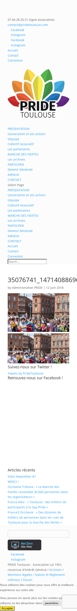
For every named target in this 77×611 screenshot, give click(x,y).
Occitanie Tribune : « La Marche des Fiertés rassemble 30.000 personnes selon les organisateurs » (38, 492)
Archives (55, 570)
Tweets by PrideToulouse (25, 373)
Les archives (16, 159)
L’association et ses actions (27, 134)
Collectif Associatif (21, 144)
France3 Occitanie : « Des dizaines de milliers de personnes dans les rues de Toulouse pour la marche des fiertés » (36, 517)
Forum (27, 580)
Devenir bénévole (20, 169)
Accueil (13, 50)
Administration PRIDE (27, 288)
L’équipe (13, 139)
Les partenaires (19, 149)
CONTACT (14, 180)
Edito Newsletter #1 (22, 476)
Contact (13, 55)
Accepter (7, 608)
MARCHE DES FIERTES (23, 154)
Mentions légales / (21, 575)
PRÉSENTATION (19, 129)
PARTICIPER (16, 165)
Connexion (15, 60)
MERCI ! (13, 482)
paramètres (52, 603)
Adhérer (13, 175)
